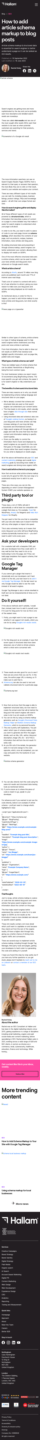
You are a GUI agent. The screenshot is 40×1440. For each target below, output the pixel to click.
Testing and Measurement (11, 1305)
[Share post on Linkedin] (29, 70)
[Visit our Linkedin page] (13, 1342)
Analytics (5, 1298)
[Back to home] (9, 5)
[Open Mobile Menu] (36, 5)
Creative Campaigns (9, 1251)
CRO (3, 1295)
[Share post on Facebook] (24, 70)
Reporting (5, 1301)
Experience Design (9, 1291)
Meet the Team (7, 1325)
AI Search (5, 1271)
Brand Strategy (7, 1254)
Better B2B (6, 1331)
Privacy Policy (6, 1417)
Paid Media (6, 1264)
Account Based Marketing (11, 1274)
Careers (4, 1328)
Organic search (7, 1268)
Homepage (6, 1315)
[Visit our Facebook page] (3, 1342)
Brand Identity (7, 1258)
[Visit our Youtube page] (18, 1342)
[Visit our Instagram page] (8, 1342)
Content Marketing (9, 1281)
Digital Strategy (7, 1261)
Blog (3, 14)
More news (22, 1203)
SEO (10, 14)
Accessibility (6, 1423)
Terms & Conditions (9, 1420)
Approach (5, 1318)
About (4, 1321)
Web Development (9, 1288)
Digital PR (5, 1278)
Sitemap (4, 1430)
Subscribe (20, 1074)
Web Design (6, 1285)
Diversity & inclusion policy (11, 1427)
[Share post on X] (34, 70)
